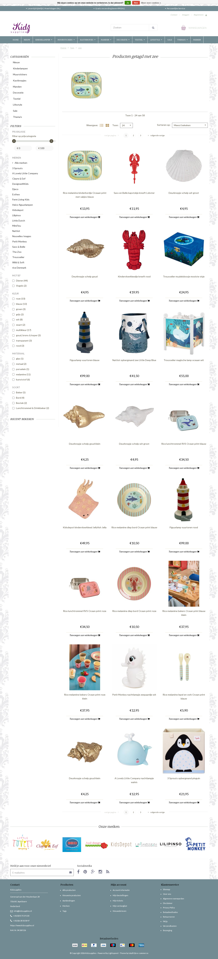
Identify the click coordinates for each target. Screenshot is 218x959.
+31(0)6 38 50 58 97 (21, 921)
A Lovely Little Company (25, 173)
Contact (173, 15)
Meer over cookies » (151, 3)
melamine (23, 374)
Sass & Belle (18, 246)
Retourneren (169, 917)
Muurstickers (65, 40)
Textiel (139, 40)
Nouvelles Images (21, 236)
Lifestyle (155, 40)
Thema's (181, 40)
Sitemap (166, 889)
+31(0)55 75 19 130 (21, 916)
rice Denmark (19, 267)
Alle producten (69, 890)
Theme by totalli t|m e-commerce (134, 953)
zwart (20, 324)
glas (20, 358)
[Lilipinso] (170, 844)
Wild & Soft (18, 262)
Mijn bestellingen (120, 895)
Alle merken (21, 162)
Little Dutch (18, 220)
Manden (105, 40)
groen (21, 309)
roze (20, 298)
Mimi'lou (16, 225)
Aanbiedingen (69, 901)
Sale (169, 40)
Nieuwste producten (72, 895)
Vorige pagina (110, 135)
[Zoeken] (153, 27)
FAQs (165, 921)
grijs (20, 314)
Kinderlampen (43, 40)
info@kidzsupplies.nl (23, 911)
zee (80, 48)
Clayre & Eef (18, 178)
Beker (21, 392)
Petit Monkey (19, 241)
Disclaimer (168, 903)
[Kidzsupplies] (58, 28)
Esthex (16, 194)
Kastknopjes (87, 40)
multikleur (23, 330)
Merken (197, 40)
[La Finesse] (146, 844)
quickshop (84, 181)
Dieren (22, 280)
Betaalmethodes (170, 912)
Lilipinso (16, 215)
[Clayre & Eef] (47, 844)
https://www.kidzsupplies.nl (22, 925)
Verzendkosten (170, 926)
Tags (72, 48)
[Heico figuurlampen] (71, 844)
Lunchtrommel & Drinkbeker (32, 408)
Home (16, 40)
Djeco (15, 189)
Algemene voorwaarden (173, 898)
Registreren (198, 15)
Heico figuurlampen (22, 204)
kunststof (23, 379)
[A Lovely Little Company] (22, 842)
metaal (21, 363)
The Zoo (16, 251)
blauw (21, 303)
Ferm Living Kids (20, 199)
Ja (128, 3)
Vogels (21, 285)
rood (20, 345)
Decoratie (122, 40)
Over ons (167, 894)
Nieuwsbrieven (119, 911)
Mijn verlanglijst (120, 906)
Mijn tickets (118, 901)
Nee (136, 3)
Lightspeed (113, 953)
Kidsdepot (18, 210)
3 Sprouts (17, 168)
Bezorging (167, 930)
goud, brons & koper (28, 335)
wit (19, 319)
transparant (24, 340)
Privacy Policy (169, 907)
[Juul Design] (96, 844)
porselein (22, 369)
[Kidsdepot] (121, 844)
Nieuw (27, 40)
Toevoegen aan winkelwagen (83, 217)
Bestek (21, 402)
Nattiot (16, 230)
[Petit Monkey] (195, 844)
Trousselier (18, 257)
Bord (20, 397)
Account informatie (121, 890)
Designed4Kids (20, 183)
